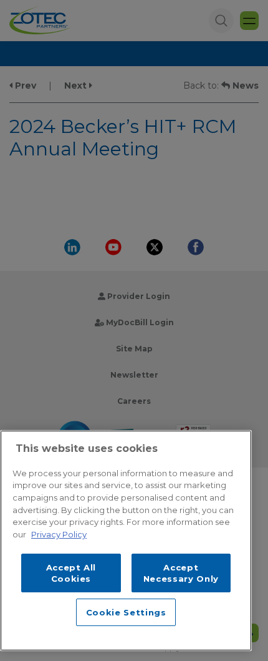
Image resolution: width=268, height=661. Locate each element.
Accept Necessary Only (181, 573)
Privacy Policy (59, 534)
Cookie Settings (126, 612)
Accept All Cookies (71, 573)
